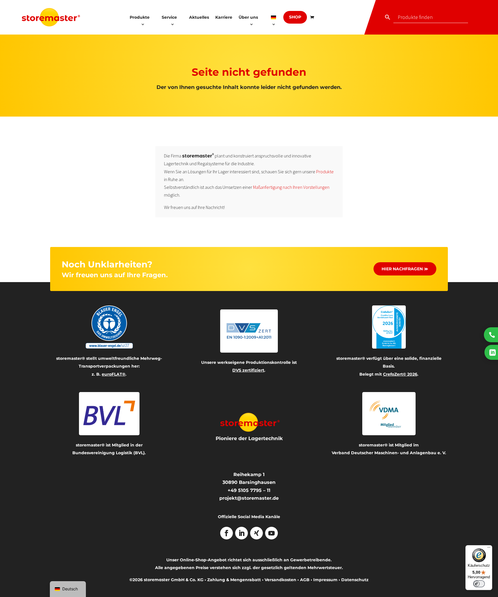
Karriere (223, 17)
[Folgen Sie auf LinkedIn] (241, 533)
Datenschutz (355, 579)
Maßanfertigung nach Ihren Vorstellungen (291, 187)
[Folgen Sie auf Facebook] (226, 533)
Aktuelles (199, 17)
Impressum (325, 579)
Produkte (140, 17)
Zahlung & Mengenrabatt (234, 579)
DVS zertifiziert (248, 370)
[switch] (479, 583)
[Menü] (488, 548)
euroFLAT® (113, 374)
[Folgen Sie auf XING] (256, 533)
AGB (305, 579)
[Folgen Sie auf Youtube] (271, 533)
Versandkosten (280, 579)
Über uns (248, 17)
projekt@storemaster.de (249, 498)
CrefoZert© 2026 (400, 374)
